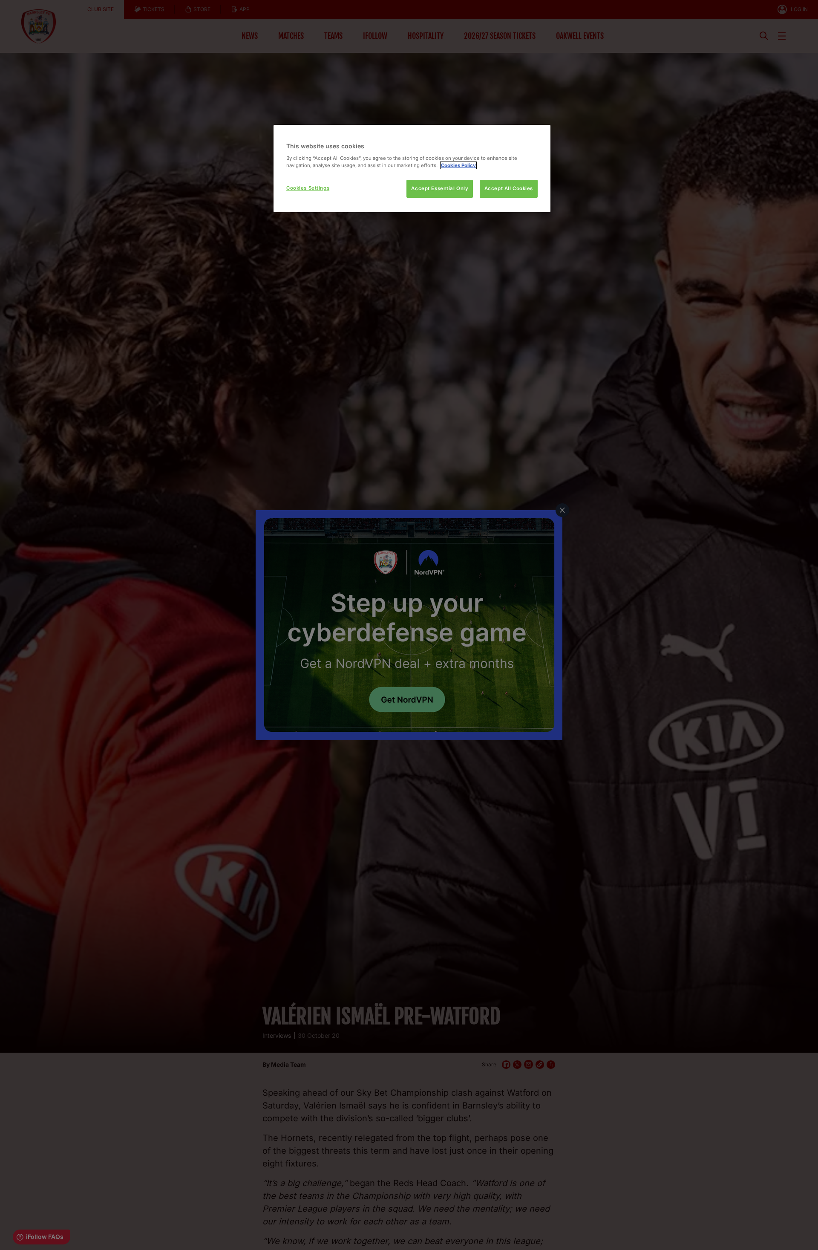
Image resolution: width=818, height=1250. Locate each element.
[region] (412, 168)
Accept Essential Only (439, 188)
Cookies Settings (307, 188)
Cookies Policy (458, 165)
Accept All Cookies (508, 188)
